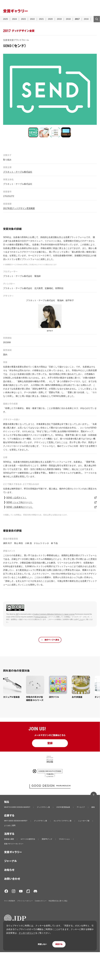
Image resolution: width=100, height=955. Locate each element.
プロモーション (64, 839)
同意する (58, 944)
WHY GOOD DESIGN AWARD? (15, 821)
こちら (81, 619)
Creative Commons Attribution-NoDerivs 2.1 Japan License (54, 614)
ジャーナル (10, 861)
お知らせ (9, 870)
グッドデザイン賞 (43, 807)
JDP (17, 614)
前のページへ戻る (52, 640)
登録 (50, 743)
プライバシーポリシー (25, 901)
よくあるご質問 (9, 825)
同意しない (42, 944)
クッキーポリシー (27, 933)
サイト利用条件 (9, 901)
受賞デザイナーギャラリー (14, 844)
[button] (33, 132)
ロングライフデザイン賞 (62, 821)
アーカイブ (81, 807)
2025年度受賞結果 (63, 807)
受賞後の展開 (9, 839)
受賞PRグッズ (47, 839)
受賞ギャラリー (13, 852)
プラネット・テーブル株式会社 (17, 172)
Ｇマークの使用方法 (28, 839)
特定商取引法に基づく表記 (58, 901)
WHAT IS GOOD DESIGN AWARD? (17, 807)
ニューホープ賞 (83, 821)
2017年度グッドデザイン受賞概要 (19, 208)
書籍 (93, 807)
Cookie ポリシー (41, 901)
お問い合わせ (12, 878)
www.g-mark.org (41, 617)
